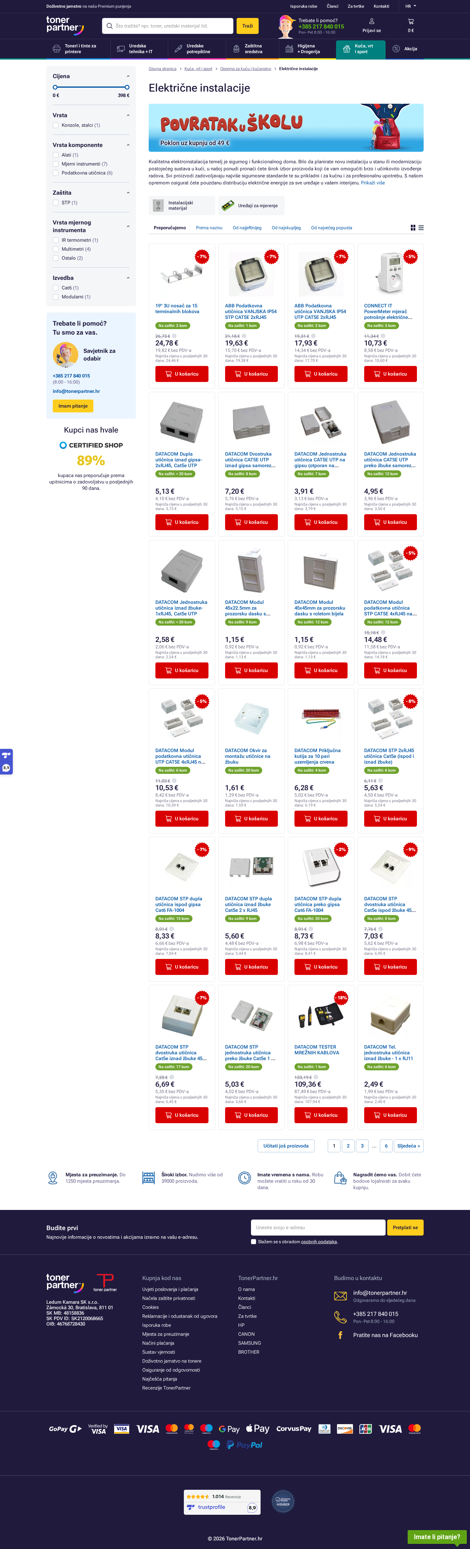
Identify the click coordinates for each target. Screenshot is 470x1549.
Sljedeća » (408, 1146)
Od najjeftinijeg (247, 227)
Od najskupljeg (286, 227)
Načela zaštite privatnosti (168, 1298)
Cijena (61, 76)
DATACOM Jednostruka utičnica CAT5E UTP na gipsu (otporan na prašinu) (320, 462)
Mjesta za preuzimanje (165, 1334)
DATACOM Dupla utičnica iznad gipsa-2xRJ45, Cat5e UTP (178, 459)
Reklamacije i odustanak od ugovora (179, 1316)
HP (241, 1325)
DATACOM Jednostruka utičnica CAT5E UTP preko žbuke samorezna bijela (390, 462)
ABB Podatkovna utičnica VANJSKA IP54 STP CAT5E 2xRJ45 (251, 311)
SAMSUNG (249, 1343)
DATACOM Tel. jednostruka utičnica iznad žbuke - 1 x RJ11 (388, 1052)
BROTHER (248, 1352)
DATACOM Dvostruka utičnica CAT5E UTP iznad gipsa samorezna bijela (251, 462)
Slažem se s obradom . (298, 1241)
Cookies (150, 1307)
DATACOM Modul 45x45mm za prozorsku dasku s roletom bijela (319, 608)
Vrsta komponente (78, 145)
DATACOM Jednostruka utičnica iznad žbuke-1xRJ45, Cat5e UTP (181, 608)
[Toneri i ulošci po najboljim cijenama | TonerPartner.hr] (65, 26)
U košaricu (187, 374)
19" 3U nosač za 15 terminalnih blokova (177, 308)
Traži (247, 26)
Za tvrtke (356, 6)
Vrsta (60, 115)
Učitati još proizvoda (286, 1146)
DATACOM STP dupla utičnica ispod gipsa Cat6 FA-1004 (178, 904)
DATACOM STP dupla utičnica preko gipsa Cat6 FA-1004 (317, 904)
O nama (246, 1289)
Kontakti (381, 6)
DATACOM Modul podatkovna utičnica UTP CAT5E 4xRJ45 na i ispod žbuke (181, 759)
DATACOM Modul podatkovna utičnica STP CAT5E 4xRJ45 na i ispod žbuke (389, 610)
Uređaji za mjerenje (258, 205)
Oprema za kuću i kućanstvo (245, 68)
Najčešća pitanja (159, 1379)
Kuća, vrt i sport (198, 68)
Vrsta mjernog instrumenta (72, 226)
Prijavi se (372, 30)
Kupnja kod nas (161, 1278)
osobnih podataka (319, 1241)
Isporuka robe (303, 6)
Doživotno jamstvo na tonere (171, 1361)
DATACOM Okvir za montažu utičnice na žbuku (247, 756)
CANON (246, 1334)
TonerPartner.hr (258, 1278)
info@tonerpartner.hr (76, 391)
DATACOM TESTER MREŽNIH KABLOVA (316, 1050)
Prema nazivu (209, 227)
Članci (332, 6)
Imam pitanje (73, 406)
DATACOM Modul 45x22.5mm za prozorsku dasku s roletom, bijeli (245, 610)
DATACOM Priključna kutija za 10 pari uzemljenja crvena (317, 756)
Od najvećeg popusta (331, 227)
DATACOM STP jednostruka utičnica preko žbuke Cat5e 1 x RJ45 (249, 1055)
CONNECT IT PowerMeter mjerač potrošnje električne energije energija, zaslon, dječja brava (386, 317)
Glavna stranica (162, 68)
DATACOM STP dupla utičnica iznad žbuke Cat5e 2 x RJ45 (248, 904)
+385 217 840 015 (321, 26)
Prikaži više (373, 183)
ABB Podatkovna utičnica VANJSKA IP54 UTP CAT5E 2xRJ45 (320, 311)
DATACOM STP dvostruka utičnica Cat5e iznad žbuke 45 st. (178, 1055)
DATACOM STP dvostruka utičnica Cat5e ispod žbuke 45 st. (387, 907)
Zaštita (62, 192)
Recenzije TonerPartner (166, 1388)
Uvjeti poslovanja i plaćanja (170, 1289)
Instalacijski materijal (180, 205)
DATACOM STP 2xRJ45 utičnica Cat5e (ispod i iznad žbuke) (389, 756)
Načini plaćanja (158, 1343)
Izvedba (63, 277)
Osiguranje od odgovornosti (171, 1370)
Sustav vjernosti (158, 1352)
